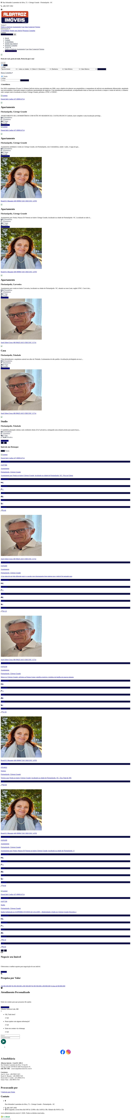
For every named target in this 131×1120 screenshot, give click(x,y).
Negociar (4, 972)
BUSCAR (102, 69)
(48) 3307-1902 (11, 51)
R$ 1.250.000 (5, 227)
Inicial (7, 38)
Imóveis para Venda (8, 1092)
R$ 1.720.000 (5, 125)
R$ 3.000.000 (5, 368)
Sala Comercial (30, 27)
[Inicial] (15, 23)
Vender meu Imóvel (16, 31)
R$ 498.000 (4, 441)
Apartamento (16, 27)
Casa (22, 27)
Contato (3, 32)
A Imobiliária (5, 31)
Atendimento (5, 1007)
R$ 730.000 (4, 297)
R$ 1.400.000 (5, 156)
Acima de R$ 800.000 (58, 986)
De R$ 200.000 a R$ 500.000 (21, 986)
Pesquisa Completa (29, 31)
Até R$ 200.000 (6, 986)
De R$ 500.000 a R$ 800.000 (41, 986)
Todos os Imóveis (6, 27)
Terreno (37, 27)
